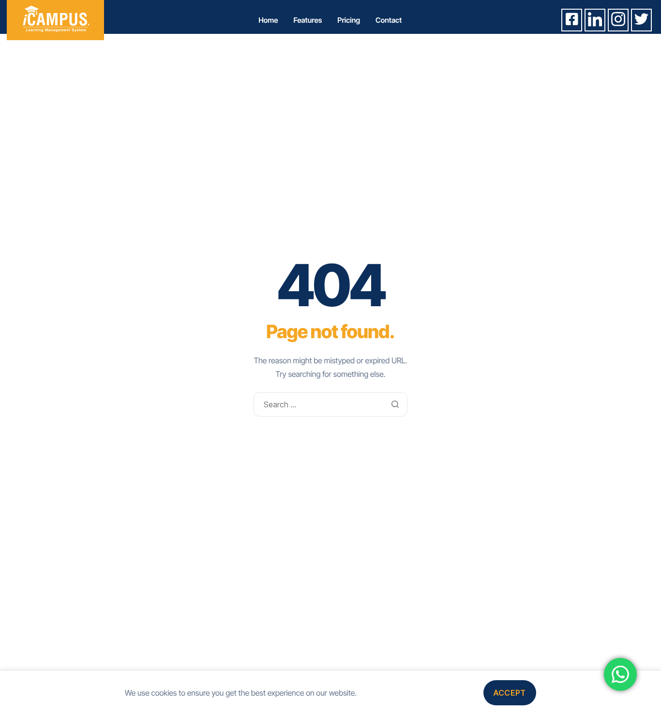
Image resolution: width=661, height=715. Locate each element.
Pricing (348, 20)
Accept (510, 693)
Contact (389, 20)
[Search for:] (330, 404)
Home (268, 20)
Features (308, 20)
